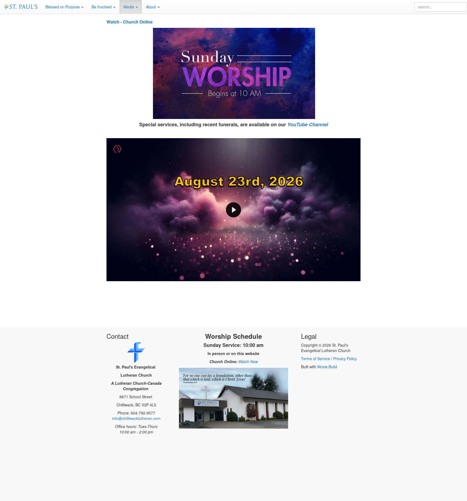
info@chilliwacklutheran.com (136, 418)
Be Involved (102, 6)
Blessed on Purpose (63, 6)
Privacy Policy (345, 358)
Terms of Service (315, 358)
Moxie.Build (327, 366)
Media (129, 6)
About (151, 6)
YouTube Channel (307, 124)
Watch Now (248, 361)
